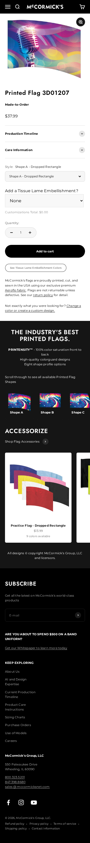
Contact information (46, 828)
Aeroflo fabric (15, 290)
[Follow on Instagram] (21, 802)
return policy (43, 295)
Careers (11, 741)
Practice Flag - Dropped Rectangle (38, 525)
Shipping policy (16, 828)
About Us (12, 671)
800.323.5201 (15, 777)
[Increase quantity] (30, 233)
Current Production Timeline (20, 694)
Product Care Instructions (15, 707)
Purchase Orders (18, 725)
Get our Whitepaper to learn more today (36, 648)
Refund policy (14, 823)
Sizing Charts (15, 717)
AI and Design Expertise (15, 681)
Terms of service (65, 823)
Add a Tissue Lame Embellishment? (41, 190)
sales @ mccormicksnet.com (27, 787)
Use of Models (15, 733)
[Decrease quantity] (11, 233)
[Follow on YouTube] (33, 802)
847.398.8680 (15, 782)
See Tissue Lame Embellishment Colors (36, 267)
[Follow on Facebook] (8, 802)
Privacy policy (39, 823)
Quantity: (12, 223)
